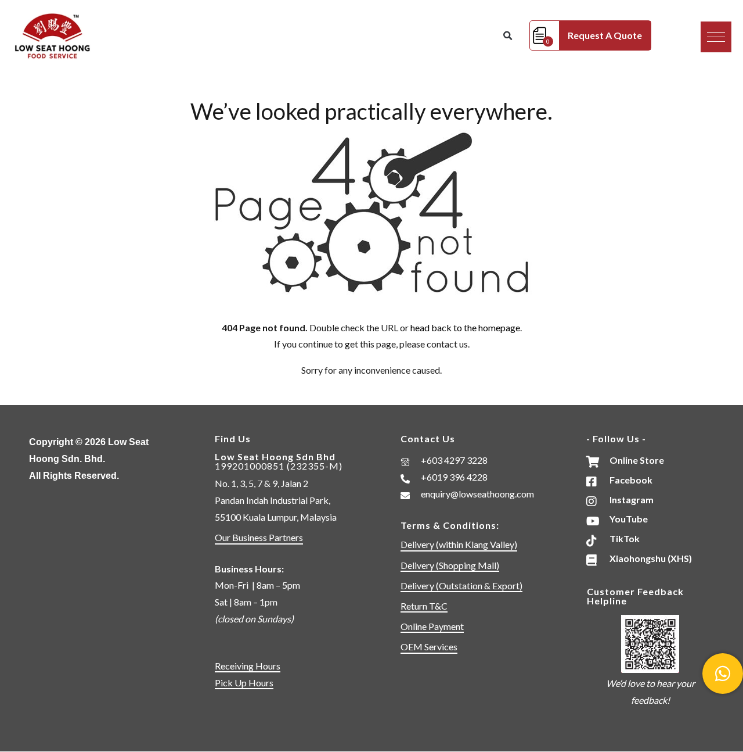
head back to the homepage (465, 327)
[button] (716, 37)
